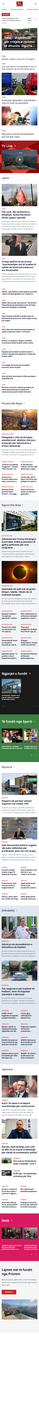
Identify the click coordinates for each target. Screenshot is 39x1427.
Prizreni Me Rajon (17, 9)
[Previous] (3, 706)
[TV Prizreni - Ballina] (19, 4)
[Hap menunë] (3, 4)
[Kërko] (35, 4)
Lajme (5, 9)
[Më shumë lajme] (35, 19)
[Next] (35, 706)
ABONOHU (9, 1292)
